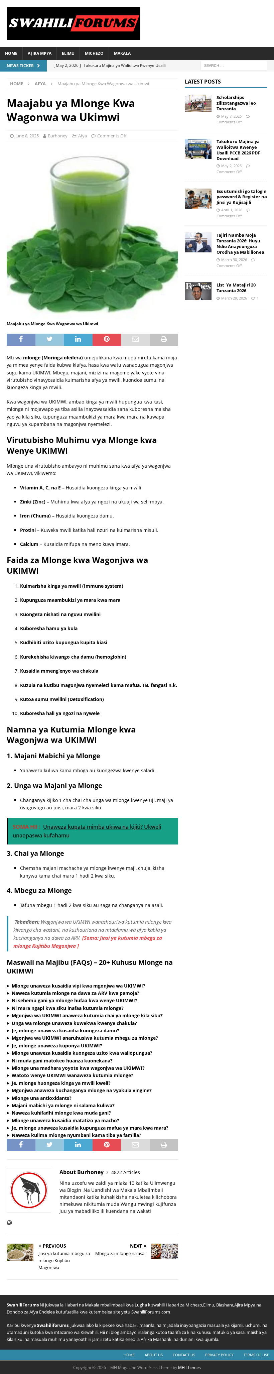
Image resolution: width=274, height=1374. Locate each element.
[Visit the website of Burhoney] (9, 1223)
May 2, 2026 (231, 165)
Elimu (68, 53)
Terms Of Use (256, 1354)
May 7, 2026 (231, 116)
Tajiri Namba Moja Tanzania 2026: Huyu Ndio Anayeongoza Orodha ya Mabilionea (240, 243)
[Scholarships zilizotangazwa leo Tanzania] (198, 103)
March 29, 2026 (234, 298)
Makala (122, 53)
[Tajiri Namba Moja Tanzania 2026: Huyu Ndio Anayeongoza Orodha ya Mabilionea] (198, 242)
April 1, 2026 (231, 209)
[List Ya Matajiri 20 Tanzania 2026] (198, 291)
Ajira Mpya (39, 53)
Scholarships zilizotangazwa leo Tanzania (236, 103)
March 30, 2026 (234, 259)
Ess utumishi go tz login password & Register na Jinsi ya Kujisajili (242, 197)
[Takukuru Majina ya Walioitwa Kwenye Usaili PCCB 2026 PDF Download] (198, 149)
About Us (154, 1354)
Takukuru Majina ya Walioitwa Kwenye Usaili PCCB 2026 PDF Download (238, 149)
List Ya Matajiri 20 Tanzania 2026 (236, 288)
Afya (82, 136)
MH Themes (189, 1367)
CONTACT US (184, 1354)
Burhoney (57, 136)
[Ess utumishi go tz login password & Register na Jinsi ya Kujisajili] (198, 199)
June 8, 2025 (27, 136)
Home (11, 53)
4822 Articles (125, 1172)
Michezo (94, 53)
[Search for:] (233, 65)
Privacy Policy (219, 1354)
